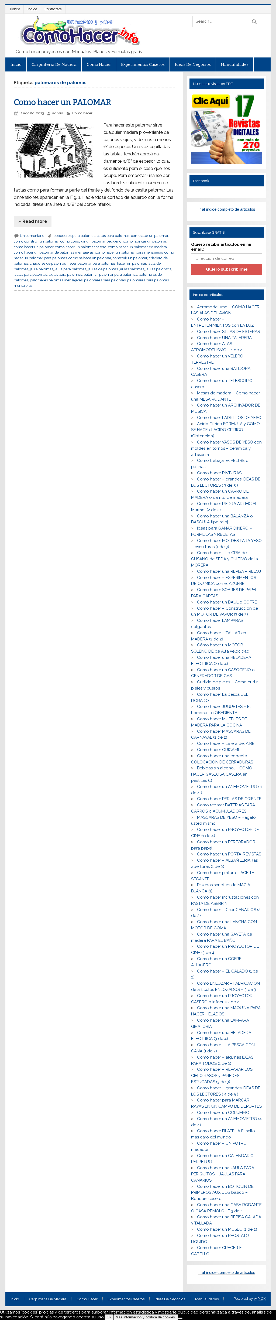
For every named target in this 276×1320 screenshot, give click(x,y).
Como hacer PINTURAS (219, 472)
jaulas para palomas (30, 274)
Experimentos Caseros (143, 64)
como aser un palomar (149, 235)
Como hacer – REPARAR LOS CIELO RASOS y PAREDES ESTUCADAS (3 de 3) (221, 1075)
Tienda (14, 9)
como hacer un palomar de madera (137, 247)
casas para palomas (113, 235)
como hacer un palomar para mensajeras (129, 252)
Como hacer (99, 64)
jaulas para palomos (65, 274)
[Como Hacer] (79, 44)
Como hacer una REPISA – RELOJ (229, 571)
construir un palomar (130, 258)
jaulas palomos (158, 269)
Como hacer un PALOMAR (62, 102)
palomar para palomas (118, 274)
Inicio (16, 64)
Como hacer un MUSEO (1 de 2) (227, 1229)
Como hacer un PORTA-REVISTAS (229, 854)
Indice (32, 9)
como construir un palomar (36, 241)
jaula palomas (41, 269)
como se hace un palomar (89, 258)
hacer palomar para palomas (91, 263)
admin (57, 113)
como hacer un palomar (33, 247)
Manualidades (235, 64)
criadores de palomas (48, 263)
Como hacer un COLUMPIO (223, 1112)
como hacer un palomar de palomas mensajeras (54, 252)
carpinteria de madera (54, 64)
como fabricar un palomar (144, 241)
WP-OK (259, 1299)
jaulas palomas (131, 269)
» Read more (32, 221)
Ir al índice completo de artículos (226, 209)
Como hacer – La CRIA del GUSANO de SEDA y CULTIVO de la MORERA (224, 559)
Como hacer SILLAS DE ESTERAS (228, 331)
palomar (91, 274)
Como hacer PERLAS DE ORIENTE (229, 798)
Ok (109, 1317)
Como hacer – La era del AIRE (225, 743)
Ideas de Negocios (193, 64)
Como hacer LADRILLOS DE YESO (229, 417)
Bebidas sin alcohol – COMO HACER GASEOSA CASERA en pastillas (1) (221, 774)
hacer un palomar (131, 263)
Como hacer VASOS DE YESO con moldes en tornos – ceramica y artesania (226, 448)
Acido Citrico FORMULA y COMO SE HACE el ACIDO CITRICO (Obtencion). (225, 430)
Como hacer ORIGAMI (218, 749)
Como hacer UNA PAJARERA (224, 337)
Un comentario (32, 235)
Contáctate (53, 9)
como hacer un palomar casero (80, 247)
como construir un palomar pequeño (91, 241)
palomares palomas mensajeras (56, 280)
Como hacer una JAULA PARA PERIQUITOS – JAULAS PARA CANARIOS (222, 1174)
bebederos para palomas (74, 235)
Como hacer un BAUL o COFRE (227, 602)
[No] (180, 1318)
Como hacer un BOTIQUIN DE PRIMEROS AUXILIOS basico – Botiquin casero (222, 1192)
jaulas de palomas (103, 269)
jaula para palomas (70, 269)
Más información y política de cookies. (146, 1317)
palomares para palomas (105, 280)
